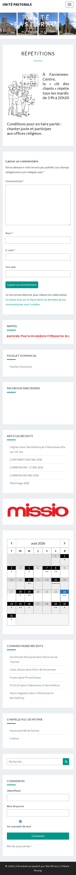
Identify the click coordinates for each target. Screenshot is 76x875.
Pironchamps (33, 677)
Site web (10, 267)
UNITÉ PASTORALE (17, 4)
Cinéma (14, 738)
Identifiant (14, 790)
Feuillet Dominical (21, 366)
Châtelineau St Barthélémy (43, 685)
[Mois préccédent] (11, 543)
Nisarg (38, 870)
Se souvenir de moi (19, 826)
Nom (9, 233)
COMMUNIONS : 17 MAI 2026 (26, 467)
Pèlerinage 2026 (19, 483)
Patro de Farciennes (44, 669)
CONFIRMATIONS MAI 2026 (26, 459)
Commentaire (14, 181)
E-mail (10, 250)
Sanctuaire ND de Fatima (24, 730)
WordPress (52, 866)
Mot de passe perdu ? (19, 846)
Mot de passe (15, 806)
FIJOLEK (15, 685)
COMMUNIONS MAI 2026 (24, 475)
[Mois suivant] (64, 543)
